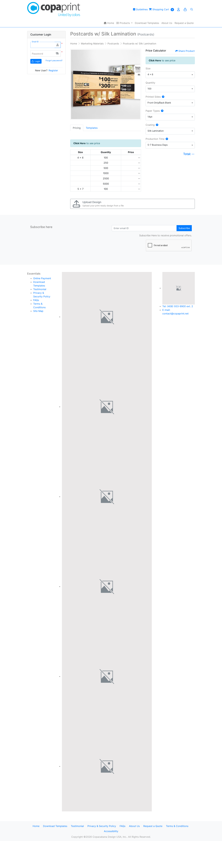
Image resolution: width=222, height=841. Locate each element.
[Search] (191, 9)
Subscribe (184, 228)
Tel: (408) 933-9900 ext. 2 (177, 306)
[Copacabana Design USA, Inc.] (53, 9)
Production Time (155, 138)
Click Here (79, 143)
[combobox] (170, 74)
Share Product (186, 50)
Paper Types (153, 110)
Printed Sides (153, 96)
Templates (92, 127)
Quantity (150, 82)
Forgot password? (54, 60)
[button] (57, 53)
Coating (150, 124)
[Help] (162, 96)
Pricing (77, 127)
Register (53, 70)
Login (37, 61)
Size (148, 68)
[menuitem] (109, 23)
